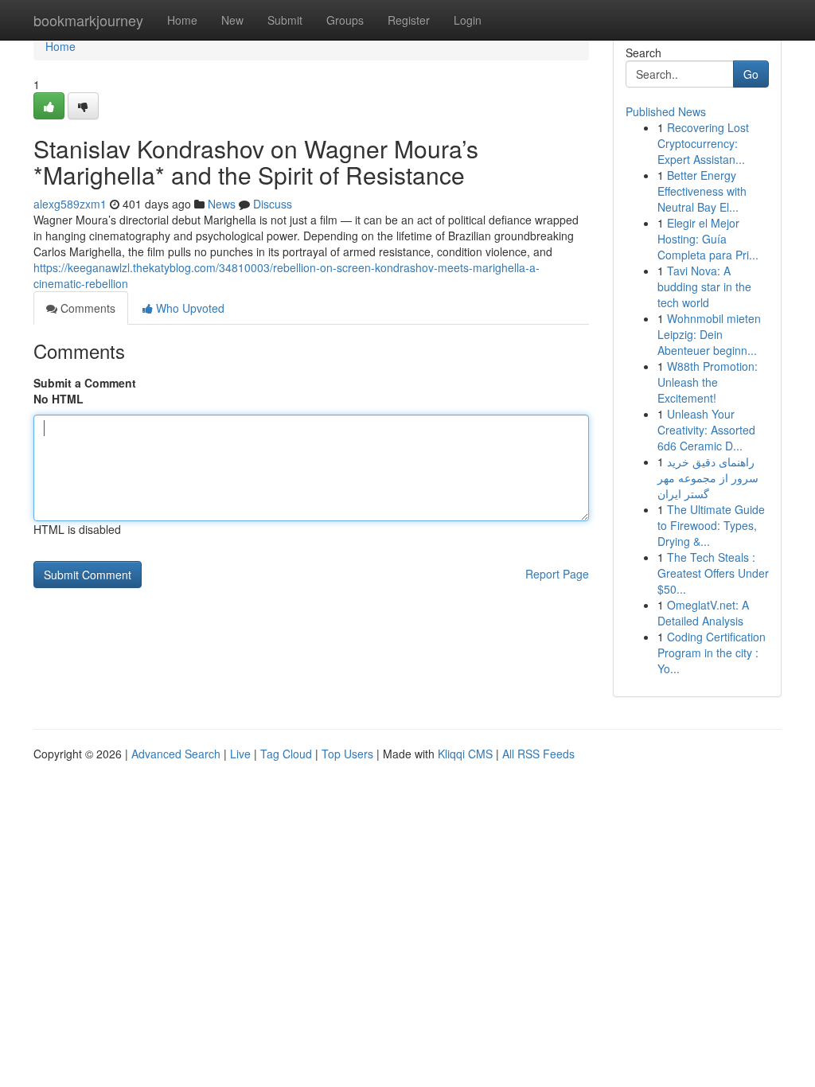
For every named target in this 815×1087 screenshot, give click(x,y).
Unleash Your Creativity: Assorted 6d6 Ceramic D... (706, 430)
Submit (284, 20)
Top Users (347, 754)
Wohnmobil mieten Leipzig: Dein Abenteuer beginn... (709, 334)
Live (240, 754)
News (222, 204)
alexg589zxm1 (70, 204)
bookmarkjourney (88, 20)
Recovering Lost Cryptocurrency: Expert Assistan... (703, 143)
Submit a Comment (84, 383)
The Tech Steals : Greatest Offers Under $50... (713, 573)
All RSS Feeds (538, 754)
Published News (666, 111)
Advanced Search (175, 754)
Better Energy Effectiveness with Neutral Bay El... (702, 191)
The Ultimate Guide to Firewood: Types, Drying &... (711, 525)
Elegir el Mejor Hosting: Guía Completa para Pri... (707, 239)
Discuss (272, 204)
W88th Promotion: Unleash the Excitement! (707, 382)
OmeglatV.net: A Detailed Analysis (703, 613)
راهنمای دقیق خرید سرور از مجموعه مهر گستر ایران (707, 477)
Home (182, 20)
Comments (86, 308)
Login (468, 20)
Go (750, 74)
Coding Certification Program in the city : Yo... (711, 652)
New (232, 20)
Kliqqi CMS (465, 754)
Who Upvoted (188, 308)
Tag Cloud (286, 754)
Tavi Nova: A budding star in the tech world (704, 286)
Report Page (557, 574)
